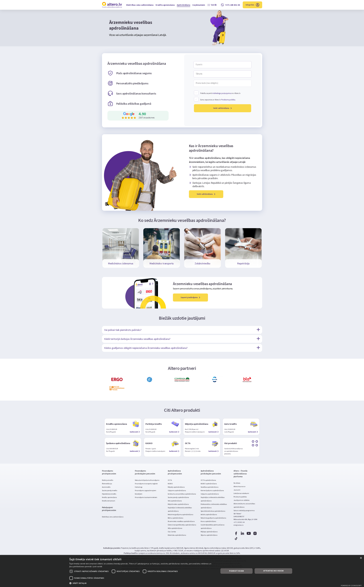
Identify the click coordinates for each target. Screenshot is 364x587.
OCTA (170, 480)
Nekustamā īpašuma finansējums (147, 480)
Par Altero (237, 483)
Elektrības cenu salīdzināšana (139, 5)
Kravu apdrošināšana (208, 521)
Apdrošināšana (183, 5)
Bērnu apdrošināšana (175, 518)
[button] (142, 583)
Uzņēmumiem (198, 5)
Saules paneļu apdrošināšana (178, 497)
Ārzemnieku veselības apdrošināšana (181, 521)
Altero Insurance (239, 486)
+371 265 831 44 (239, 522)
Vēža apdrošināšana (175, 528)
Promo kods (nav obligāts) (207, 83)
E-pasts (199, 64)
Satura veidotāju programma (244, 510)
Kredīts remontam (108, 501)
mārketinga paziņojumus (221, 93)
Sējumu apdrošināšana (209, 535)
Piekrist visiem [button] (236, 571)
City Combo (172, 532)
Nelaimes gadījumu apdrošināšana (180, 514)
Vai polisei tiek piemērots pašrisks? (122, 330)
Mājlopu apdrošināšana (209, 532)
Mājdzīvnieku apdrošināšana (178, 504)
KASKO (170, 483)
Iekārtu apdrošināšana (209, 514)
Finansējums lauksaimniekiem (146, 497)
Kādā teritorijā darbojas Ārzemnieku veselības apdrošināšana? (137, 339)
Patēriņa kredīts (107, 480)
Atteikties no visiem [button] (273, 571)
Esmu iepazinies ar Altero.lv (218, 100)
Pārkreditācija (107, 483)
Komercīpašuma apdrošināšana (212, 490)
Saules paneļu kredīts (109, 490)
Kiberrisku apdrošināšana (177, 535)
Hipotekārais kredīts (109, 494)
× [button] (361, 558)
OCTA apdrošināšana (208, 480)
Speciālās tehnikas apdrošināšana (213, 511)
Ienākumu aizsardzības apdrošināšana (182, 494)
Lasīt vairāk (97, 566)
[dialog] (182, 571)
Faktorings (138, 487)
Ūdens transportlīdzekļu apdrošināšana (182, 525)
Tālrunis (199, 74)
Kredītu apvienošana (165, 5)
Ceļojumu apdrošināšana (177, 490)
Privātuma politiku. (228, 100)
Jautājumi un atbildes (241, 500)
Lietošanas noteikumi (241, 493)
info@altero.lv (239, 525)
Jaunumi (237, 490)
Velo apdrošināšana (175, 501)
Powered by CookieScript (351, 585)
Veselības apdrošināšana (209, 487)
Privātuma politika (240, 497)
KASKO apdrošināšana (209, 483)
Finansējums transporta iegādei (146, 483)
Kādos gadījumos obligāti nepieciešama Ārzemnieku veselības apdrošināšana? (146, 348)
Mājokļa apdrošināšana (176, 487)
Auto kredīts (106, 487)
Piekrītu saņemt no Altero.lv (220, 93)
